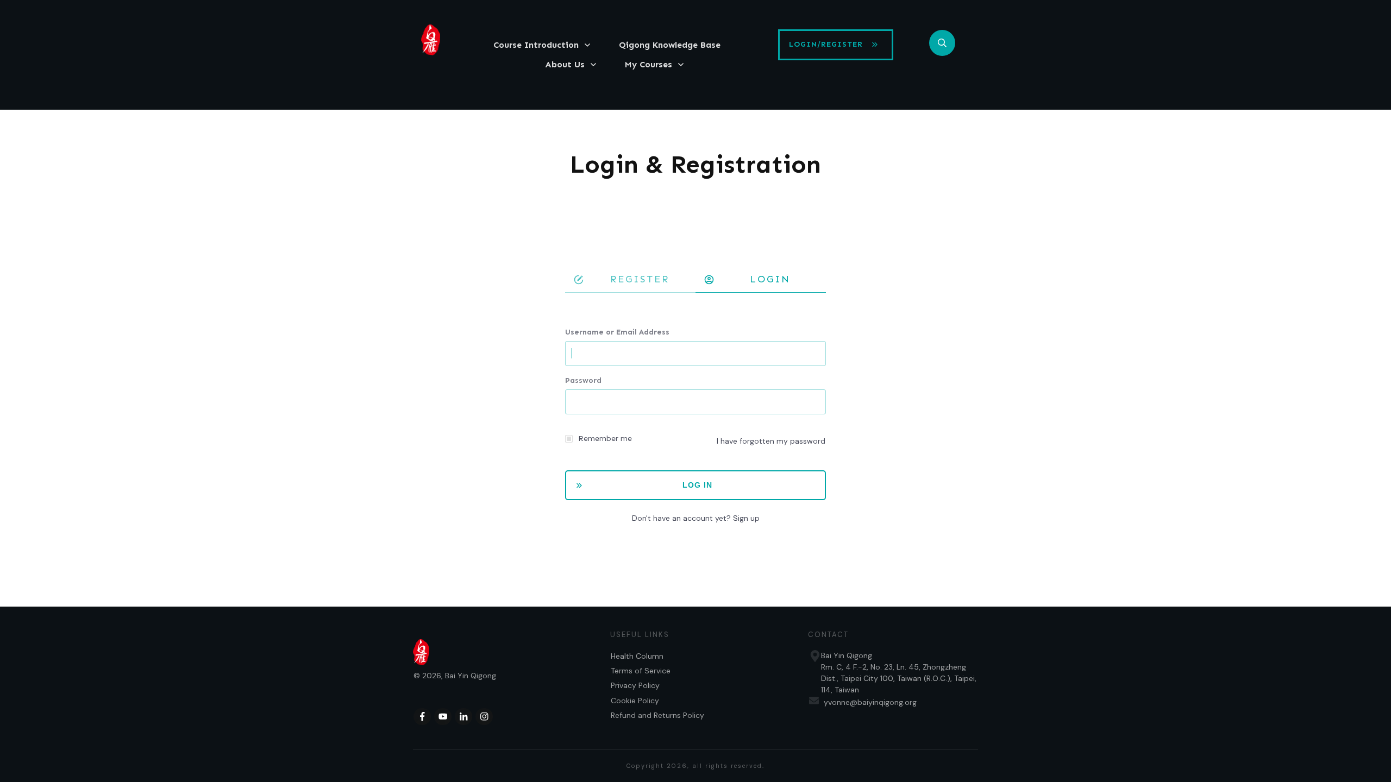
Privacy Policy (635, 685)
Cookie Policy (635, 700)
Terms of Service (641, 671)
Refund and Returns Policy (657, 715)
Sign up (746, 518)
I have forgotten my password (771, 441)
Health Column (637, 656)
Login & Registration (695, 164)
